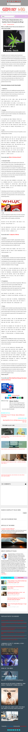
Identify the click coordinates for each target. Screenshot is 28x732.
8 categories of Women (14, 234)
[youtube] (18, 1)
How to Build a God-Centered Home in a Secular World (13, 449)
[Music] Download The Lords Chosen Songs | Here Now (12, 636)
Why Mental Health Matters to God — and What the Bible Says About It (13, 463)
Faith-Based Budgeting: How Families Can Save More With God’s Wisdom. (12, 475)
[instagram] (14, 1)
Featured (21, 577)
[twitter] (7, 1)
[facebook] (9, 1)
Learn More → (4, 573)
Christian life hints (10, 24)
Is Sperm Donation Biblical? (7, 529)
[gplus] (12, 1)
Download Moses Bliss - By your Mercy (9, 639)
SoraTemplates (10, 726)
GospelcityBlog (23, 726)
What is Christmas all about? (15, 157)
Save (15, 397)
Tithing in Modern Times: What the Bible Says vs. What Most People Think (13, 437)
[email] (16, 1)
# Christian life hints (15, 395)
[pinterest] (20, 1)
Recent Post (7, 577)
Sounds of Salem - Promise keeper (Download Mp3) (12, 620)
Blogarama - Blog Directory (14, 728)
